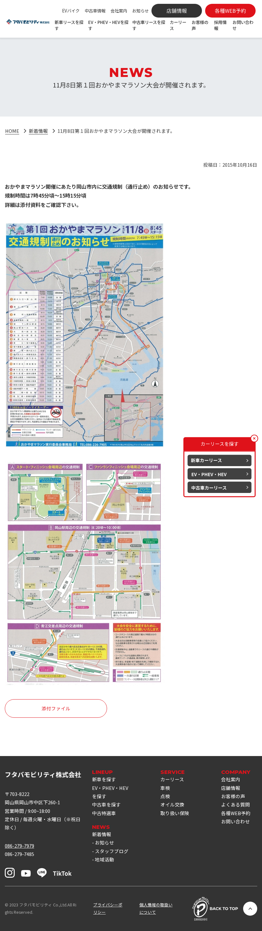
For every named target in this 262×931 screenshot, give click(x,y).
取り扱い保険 (174, 813)
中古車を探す (106, 804)
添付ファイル (56, 708)
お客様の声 (200, 25)
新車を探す (104, 779)
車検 (165, 787)
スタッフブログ (111, 851)
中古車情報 (95, 11)
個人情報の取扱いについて (156, 908)
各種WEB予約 (235, 813)
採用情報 (220, 25)
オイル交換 (172, 804)
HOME (12, 130)
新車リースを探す (69, 25)
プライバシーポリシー (107, 908)
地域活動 (104, 859)
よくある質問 (235, 804)
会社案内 (119, 11)
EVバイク (71, 11)
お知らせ (140, 11)
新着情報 (38, 130)
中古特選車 (104, 813)
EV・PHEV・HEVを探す (108, 25)
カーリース (178, 25)
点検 (165, 796)
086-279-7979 (19, 845)
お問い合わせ (243, 25)
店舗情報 (230, 787)
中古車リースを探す (148, 25)
